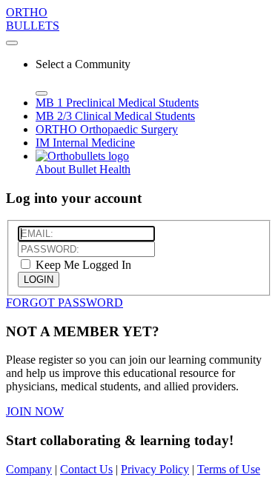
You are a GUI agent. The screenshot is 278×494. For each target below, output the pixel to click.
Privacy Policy (155, 469)
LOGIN (38, 279)
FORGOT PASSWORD (64, 302)
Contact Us (86, 469)
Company (29, 469)
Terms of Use (228, 469)
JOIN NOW (35, 411)
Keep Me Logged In (82, 264)
